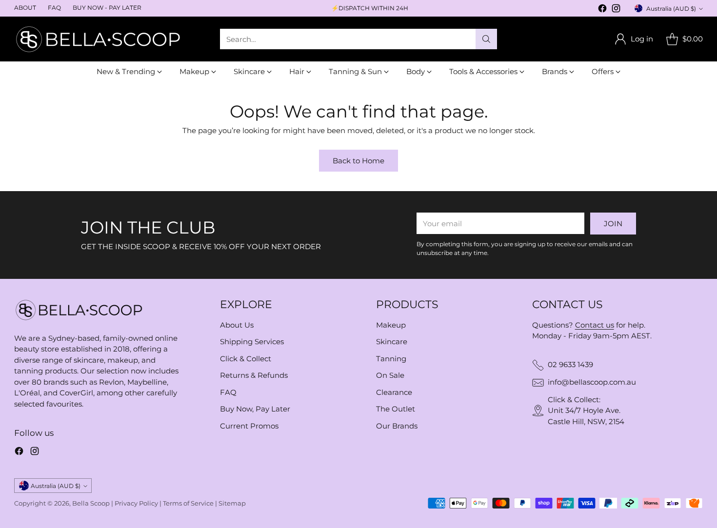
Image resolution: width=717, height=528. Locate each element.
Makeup (391, 325)
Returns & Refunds (254, 375)
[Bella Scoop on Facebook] (602, 10)
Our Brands (397, 425)
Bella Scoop (91, 503)
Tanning (391, 358)
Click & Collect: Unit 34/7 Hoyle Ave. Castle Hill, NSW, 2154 (586, 410)
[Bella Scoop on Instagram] (616, 10)
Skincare (391, 341)
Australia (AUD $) (671, 8)
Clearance (394, 392)
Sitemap (232, 503)
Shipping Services (252, 341)
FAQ (228, 392)
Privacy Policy (136, 503)
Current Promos (249, 425)
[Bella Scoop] (99, 39)
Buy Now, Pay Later (255, 408)
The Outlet (395, 408)
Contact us (594, 325)
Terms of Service (188, 503)
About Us (237, 325)
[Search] (486, 39)
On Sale (390, 375)
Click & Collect (245, 358)
